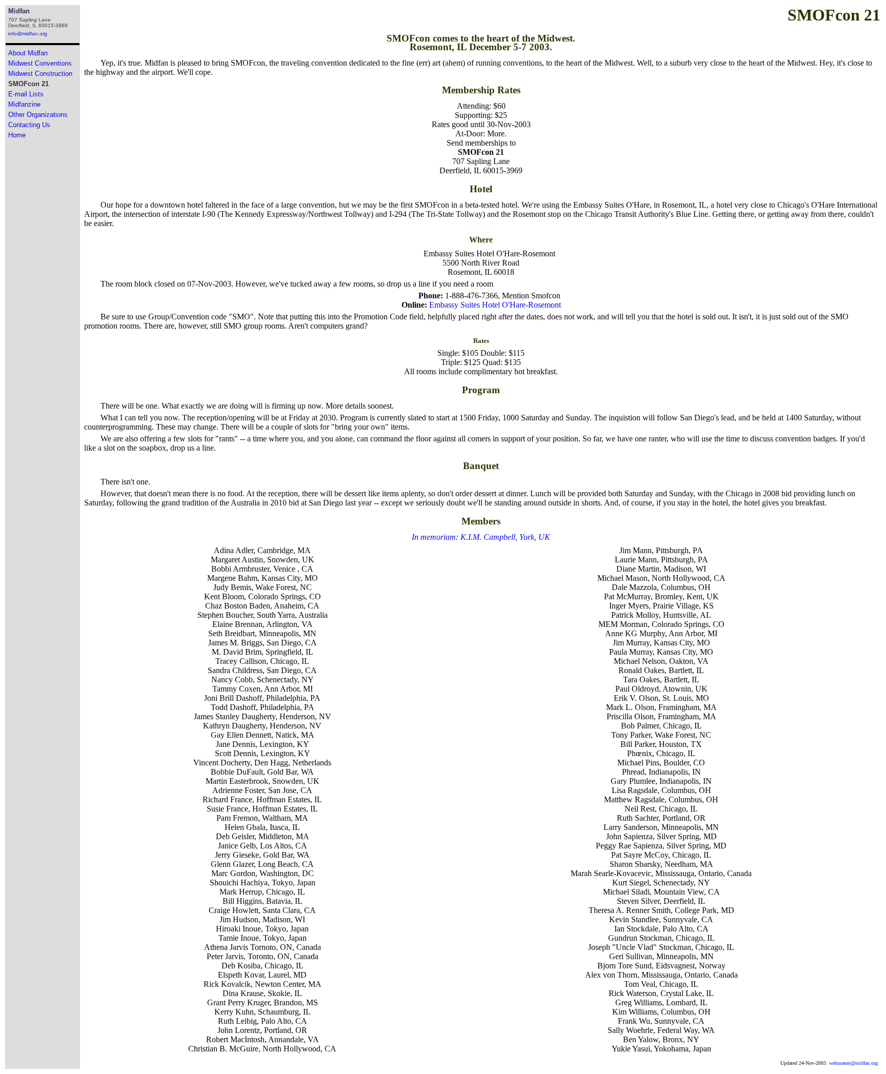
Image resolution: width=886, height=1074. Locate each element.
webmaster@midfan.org (853, 1063)
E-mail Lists (26, 94)
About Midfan (28, 53)
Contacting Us (29, 125)
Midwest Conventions (40, 63)
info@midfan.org (27, 33)
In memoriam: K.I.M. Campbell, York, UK (481, 537)
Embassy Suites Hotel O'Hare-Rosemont (495, 304)
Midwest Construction (40, 73)
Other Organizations (38, 114)
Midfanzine (24, 104)
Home (17, 135)
